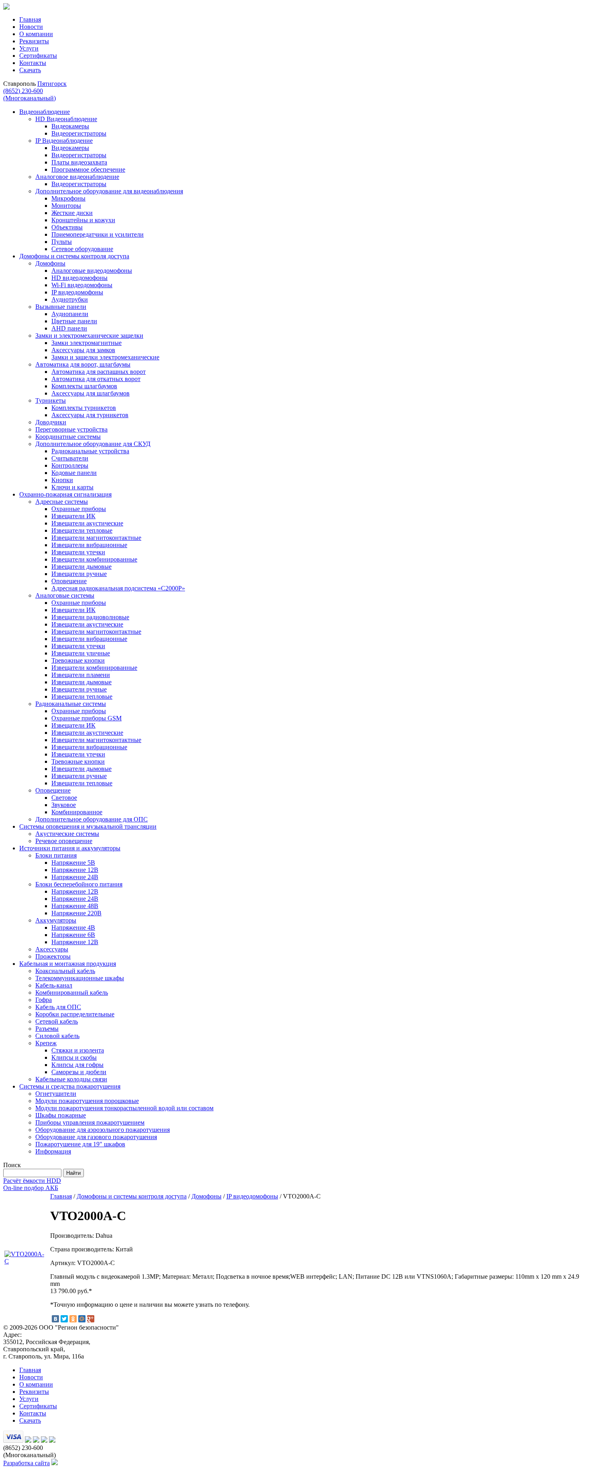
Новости (31, 26)
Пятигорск (52, 83)
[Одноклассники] (73, 1318)
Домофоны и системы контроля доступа (132, 1196)
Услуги (29, 48)
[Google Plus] (90, 1318)
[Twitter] (64, 1318)
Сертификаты (38, 55)
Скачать (30, 70)
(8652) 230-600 (29, 94)
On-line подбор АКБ (30, 1187)
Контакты (32, 62)
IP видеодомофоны (252, 1196)
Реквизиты (34, 41)
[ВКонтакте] (55, 1318)
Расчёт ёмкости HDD (32, 1180)
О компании (36, 33)
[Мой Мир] (81, 1318)
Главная (30, 19)
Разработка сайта (26, 1463)
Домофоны (206, 1196)
